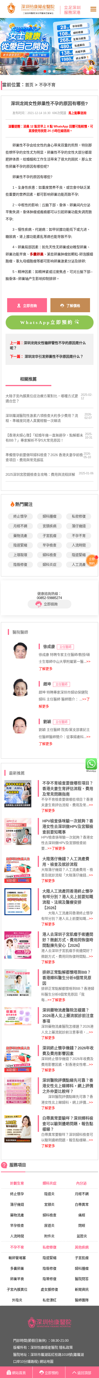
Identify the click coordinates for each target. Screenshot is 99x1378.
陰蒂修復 (49, 1279)
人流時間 (79, 545)
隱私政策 (66, 1347)
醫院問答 (82, 1279)
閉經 (81, 1225)
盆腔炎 (82, 1236)
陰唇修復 (20, 564)
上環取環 (20, 555)
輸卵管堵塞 (17, 1258)
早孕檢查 (49, 545)
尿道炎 (49, 1225)
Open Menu (93, 9)
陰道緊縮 (20, 545)
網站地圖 (46, 1361)
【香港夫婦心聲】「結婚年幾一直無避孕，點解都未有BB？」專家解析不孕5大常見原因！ (44, 437)
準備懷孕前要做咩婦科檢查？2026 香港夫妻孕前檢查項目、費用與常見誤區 (44, 457)
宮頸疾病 (49, 526)
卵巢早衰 (17, 1279)
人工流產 (79, 564)
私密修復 (79, 516)
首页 (29, 84)
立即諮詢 (51, 604)
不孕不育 (47, 84)
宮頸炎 (49, 1204)
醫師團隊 (82, 1300)
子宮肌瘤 (49, 536)
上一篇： (17, 343)
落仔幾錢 (79, 526)
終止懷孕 (20, 516)
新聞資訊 (82, 1289)
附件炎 (49, 1236)
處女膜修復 (49, 1289)
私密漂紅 (49, 1300)
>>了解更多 (56, 848)
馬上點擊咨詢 (77, 113)
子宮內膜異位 (17, 1289)
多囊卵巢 (17, 1268)
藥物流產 (20, 536)
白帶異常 (82, 1204)
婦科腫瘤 (49, 516)
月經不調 (20, 526)
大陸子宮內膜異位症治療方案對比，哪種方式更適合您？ (42, 398)
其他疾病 (82, 1247)
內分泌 (81, 1183)
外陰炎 (17, 1300)
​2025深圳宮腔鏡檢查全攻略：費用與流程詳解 (40, 474)
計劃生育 (17, 1183)
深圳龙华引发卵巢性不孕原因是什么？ (54, 356)
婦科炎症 (49, 564)
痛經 (81, 1215)
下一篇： (17, 356)
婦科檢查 (49, 555)
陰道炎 (49, 1194)
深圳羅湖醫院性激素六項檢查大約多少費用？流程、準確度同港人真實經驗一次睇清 (42, 418)
